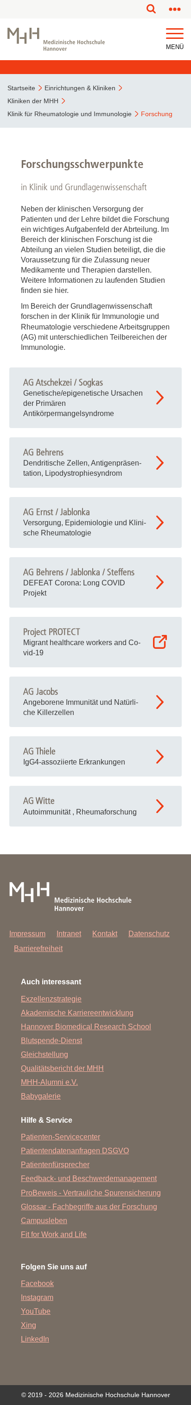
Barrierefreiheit (38, 948)
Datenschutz (149, 934)
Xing (28, 1325)
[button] (175, 34)
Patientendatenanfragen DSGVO (75, 1151)
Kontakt (104, 934)
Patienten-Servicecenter (60, 1137)
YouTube (36, 1311)
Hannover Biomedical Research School (86, 1027)
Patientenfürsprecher (55, 1165)
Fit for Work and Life (54, 1234)
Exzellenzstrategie (51, 999)
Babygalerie (41, 1096)
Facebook (37, 1283)
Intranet (69, 934)
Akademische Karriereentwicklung (77, 1013)
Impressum (27, 934)
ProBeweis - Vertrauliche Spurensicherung (91, 1193)
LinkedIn (35, 1339)
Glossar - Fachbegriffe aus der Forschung (89, 1207)
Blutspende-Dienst (51, 1040)
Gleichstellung (44, 1054)
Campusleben (44, 1221)
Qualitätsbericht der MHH (62, 1068)
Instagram (37, 1297)
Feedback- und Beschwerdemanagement (89, 1178)
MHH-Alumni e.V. (49, 1082)
